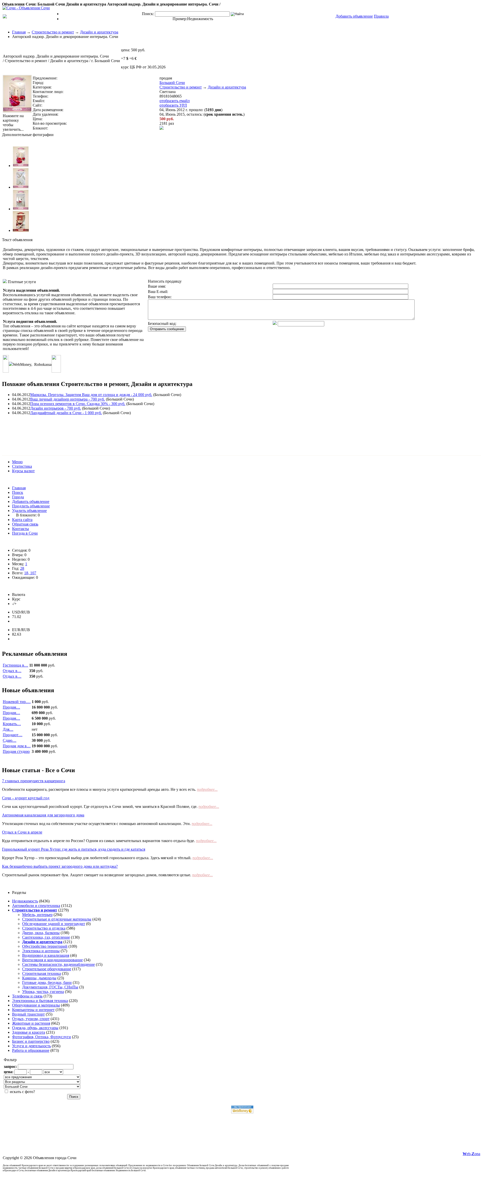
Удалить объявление (29, 510)
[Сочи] (26, 8)
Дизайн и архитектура (99, 32)
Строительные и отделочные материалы (56, 919)
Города (18, 497)
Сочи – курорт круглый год (25, 798)
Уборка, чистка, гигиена (43, 991)
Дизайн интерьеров (55, 408)
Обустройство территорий (44, 946)
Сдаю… (9, 740)
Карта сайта (22, 519)
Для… (8, 729)
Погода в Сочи (25, 533)
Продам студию (16, 751)
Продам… (11, 707)
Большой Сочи (172, 82)
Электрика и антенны (41, 951)
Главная (19, 32)
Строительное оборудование (46, 969)
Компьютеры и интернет (33, 1010)
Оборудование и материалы (36, 1005)
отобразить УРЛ (173, 105)
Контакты (20, 529)
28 (22, 568)
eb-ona (471, 1154)
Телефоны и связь (27, 996)
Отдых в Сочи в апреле (22, 832)
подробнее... (207, 789)
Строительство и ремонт (53, 32)
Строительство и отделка (43, 928)
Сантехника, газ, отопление (46, 937)
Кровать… (12, 724)
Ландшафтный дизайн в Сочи (66, 413)
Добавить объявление (30, 501)
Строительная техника (41, 973)
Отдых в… (12, 671)
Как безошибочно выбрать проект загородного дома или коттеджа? (60, 866)
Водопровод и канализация (45, 955)
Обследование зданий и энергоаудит (53, 924)
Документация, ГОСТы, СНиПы (50, 987)
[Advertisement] (93, 430)
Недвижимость (200, 19)
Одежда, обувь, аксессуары (35, 1028)
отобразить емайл (174, 101)
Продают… (12, 735)
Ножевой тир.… (17, 702)
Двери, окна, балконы (41, 933)
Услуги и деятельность (31, 1046)
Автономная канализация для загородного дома (43, 815)
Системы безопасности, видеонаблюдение (58, 964)
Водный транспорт (28, 1014)
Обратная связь (25, 524)
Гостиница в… (15, 665)
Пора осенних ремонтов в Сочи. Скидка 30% (77, 404)
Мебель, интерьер (37, 914)
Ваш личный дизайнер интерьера (67, 399)
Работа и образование (30, 1050)
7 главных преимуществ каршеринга (33, 781)
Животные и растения (31, 1023)
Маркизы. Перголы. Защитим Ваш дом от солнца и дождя (91, 395)
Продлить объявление (31, 506)
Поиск (17, 492)
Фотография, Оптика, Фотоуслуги (41, 1037)
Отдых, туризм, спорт (31, 1019)
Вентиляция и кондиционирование (52, 960)
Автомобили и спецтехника (36, 905)
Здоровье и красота (28, 1032)
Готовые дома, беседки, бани (47, 982)
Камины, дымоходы (39, 978)
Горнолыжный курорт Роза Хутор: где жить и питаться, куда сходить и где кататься (73, 849)
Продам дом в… (17, 746)
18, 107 (30, 573)
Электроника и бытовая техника (40, 1000)
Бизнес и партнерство (31, 1041)
